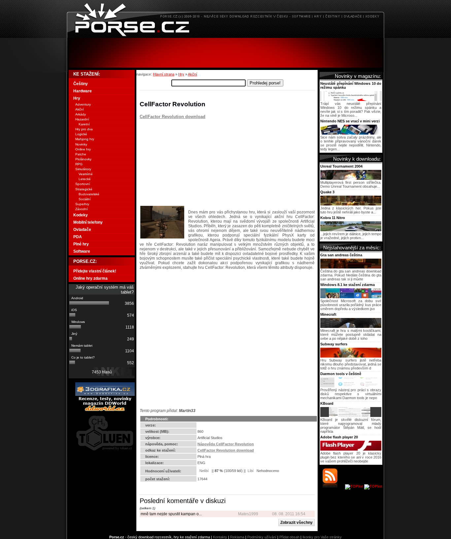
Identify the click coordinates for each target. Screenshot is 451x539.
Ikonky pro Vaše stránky (322, 537)
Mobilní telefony (88, 222)
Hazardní (82, 119)
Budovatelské (89, 194)
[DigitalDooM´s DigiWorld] (105, 410)
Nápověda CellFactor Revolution (225, 444)
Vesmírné (86, 174)
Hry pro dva (84, 129)
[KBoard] (350, 416)
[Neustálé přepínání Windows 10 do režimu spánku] (350, 100)
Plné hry (81, 244)
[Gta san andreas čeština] (350, 267)
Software (81, 251)
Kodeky (80, 215)
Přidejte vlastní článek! (94, 271)
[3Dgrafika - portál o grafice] (105, 394)
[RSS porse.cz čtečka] (333, 486)
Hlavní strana (163, 74)
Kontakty (220, 537)
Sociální (85, 199)
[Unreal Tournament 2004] (350, 178)
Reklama (237, 537)
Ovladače (82, 229)
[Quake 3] (350, 204)
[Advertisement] (225, 53)
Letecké (85, 179)
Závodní (81, 209)
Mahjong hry (84, 139)
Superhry (82, 204)
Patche (80, 154)
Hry (181, 74)
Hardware (82, 91)
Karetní (84, 124)
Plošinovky (83, 159)
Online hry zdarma (90, 278)
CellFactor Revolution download (172, 116)
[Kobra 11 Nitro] (350, 230)
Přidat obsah (289, 537)
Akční (192, 74)
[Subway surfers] (350, 356)
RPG (79, 164)
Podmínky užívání (261, 537)
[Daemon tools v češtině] (350, 386)
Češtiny (80, 83)
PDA (77, 237)
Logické (81, 134)
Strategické (83, 189)
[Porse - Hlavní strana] (225, 36)
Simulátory (83, 169)
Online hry (83, 149)
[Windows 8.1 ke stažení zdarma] (350, 297)
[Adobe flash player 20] (350, 449)
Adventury (83, 104)
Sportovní (82, 184)
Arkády (80, 114)
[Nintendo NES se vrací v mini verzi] (350, 133)
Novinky (81, 144)
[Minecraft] (350, 327)
